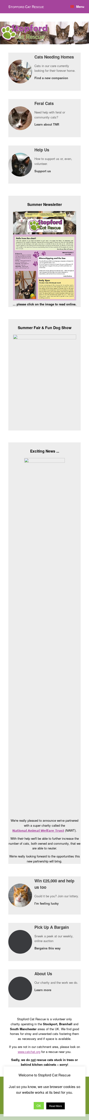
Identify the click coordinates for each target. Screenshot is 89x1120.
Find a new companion (51, 78)
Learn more (43, 990)
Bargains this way (47, 948)
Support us (43, 171)
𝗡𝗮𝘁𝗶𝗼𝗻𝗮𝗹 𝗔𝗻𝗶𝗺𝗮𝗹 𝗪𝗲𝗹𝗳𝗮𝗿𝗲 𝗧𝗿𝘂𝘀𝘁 (38, 830)
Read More (55, 1106)
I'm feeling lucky (47, 903)
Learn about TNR (47, 124)
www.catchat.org (29, 1051)
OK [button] (39, 1105)
